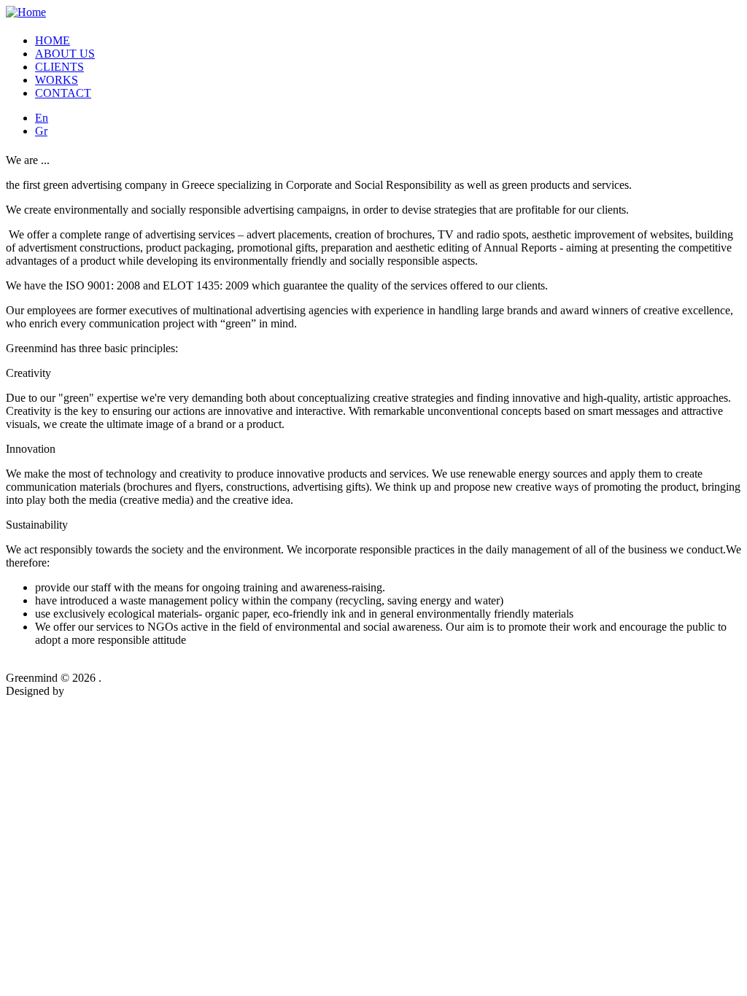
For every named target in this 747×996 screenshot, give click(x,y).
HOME (52, 40)
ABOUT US (65, 53)
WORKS (56, 80)
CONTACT (63, 93)
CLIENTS (59, 67)
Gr (41, 131)
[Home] (26, 12)
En (41, 118)
